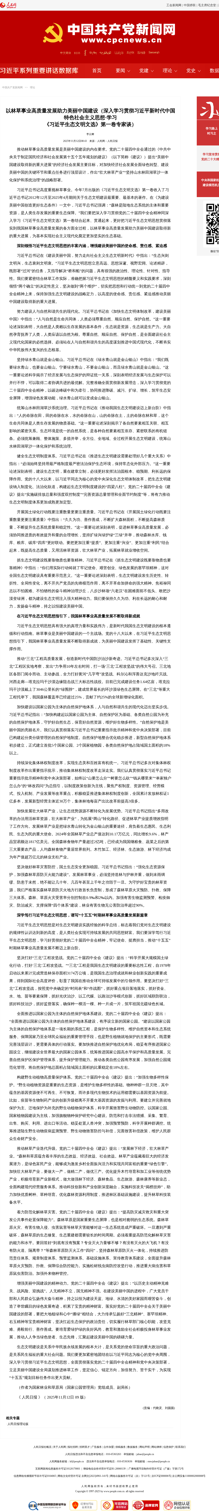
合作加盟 (109, 1446)
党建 (144, 70)
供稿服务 (120, 1446)
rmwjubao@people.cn (159, 1461)
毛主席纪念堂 (207, 5)
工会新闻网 (173, 5)
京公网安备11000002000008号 (189, 1475)
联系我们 (180, 1446)
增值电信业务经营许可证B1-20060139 (104, 1468)
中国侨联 (190, 5)
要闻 (120, 70)
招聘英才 (85, 1446)
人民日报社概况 (42, 1446)
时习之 (211, 133)
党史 (191, 70)
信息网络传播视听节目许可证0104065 (35, 1475)
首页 (97, 70)
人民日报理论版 (17, 1424)
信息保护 (168, 1446)
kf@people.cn (77, 1461)
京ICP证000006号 (161, 1475)
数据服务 (132, 1446)
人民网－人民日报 (107, 141)
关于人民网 (59, 1446)
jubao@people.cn (145, 1454)
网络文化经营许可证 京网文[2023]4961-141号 (83, 1475)
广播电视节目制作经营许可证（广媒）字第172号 (156, 1468)
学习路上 (212, 128)
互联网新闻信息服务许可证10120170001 (57, 1468)
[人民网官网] (8, 7)
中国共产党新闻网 (12, 87)
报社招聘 (73, 1446)
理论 (167, 70)
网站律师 (156, 1446)
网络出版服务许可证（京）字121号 (130, 1475)
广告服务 (97, 1446)
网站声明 (144, 1446)
